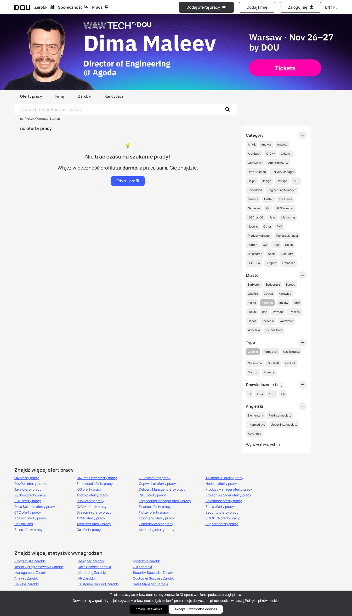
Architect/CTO (278, 163)
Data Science (257, 172)
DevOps (282, 181)
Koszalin (267, 303)
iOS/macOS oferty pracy (224, 478)
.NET (296, 181)
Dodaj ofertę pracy (203, 7)
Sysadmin (288, 263)
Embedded (255, 190)
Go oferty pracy (89, 529)
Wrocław (254, 330)
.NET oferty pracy (152, 495)
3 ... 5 (272, 394)
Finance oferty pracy (155, 506)
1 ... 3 (260, 394)
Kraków (283, 303)
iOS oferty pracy (89, 489)
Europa (290, 284)
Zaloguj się (297, 7)
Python (252, 245)
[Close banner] (349, 15)
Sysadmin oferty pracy (94, 512)
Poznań (278, 312)
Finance (253, 199)
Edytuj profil (128, 180)
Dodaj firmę (257, 7)
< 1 (249, 394)
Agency (269, 372)
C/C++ (270, 154)
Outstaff (273, 363)
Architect (254, 154)
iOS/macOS (256, 217)
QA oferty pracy (26, 478)
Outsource (255, 363)
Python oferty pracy (30, 495)
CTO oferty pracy (27, 512)
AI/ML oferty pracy (91, 518)
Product (290, 363)
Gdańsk (253, 294)
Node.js (253, 226)
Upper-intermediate (284, 424)
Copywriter (255, 163)
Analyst (266, 144)
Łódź (297, 303)
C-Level (286, 154)
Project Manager (287, 236)
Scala (272, 254)
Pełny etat (271, 352)
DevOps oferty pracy (30, 483)
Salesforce (255, 254)
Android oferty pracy (92, 495)
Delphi (252, 181)
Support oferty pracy (221, 524)
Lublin (252, 312)
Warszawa (286, 321)
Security (287, 254)
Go (268, 208)
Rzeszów (294, 312)
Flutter (268, 199)
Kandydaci (114, 96)
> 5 (283, 394)
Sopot (252, 321)
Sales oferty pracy (28, 529)
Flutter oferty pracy (154, 512)
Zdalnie (253, 352)
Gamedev (254, 208)
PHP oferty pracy (27, 501)
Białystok (254, 284)
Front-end (285, 199)
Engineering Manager (282, 190)
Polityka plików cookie (261, 600)
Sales (289, 245)
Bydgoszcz (273, 284)
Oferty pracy (31, 96)
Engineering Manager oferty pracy (165, 501)
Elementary (255, 415)
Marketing (288, 217)
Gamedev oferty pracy (156, 524)
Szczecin (268, 321)
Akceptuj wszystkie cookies (196, 609)
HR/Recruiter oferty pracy (97, 478)
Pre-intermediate (280, 415)
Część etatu (291, 352)
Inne (264, 312)
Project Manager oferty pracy (228, 495)
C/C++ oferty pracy (92, 506)
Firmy (60, 96)
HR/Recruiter (284, 208)
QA (265, 245)
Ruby (276, 245)
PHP (279, 226)
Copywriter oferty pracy (157, 483)
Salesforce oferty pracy (223, 501)
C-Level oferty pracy (154, 478)
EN (327, 7)
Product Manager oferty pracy (228, 489)
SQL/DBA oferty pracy (222, 518)
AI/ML (251, 144)
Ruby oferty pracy (90, 501)
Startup (253, 372)
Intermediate (256, 424)
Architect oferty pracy (94, 524)
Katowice (285, 294)
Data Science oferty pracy (34, 506)
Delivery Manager (283, 172)
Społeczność (70, 7)
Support (271, 263)
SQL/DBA (254, 263)
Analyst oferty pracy (30, 518)
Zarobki (41, 7)
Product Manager (259, 236)
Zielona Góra (274, 330)
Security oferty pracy (221, 512)
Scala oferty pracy (219, 506)
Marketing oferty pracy (156, 529)
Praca (97, 7)
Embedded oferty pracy (95, 483)
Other (267, 226)
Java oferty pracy (27, 489)
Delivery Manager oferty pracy (162, 489)
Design (266, 181)
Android (282, 144)
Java (272, 217)
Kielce (252, 303)
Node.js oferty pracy (221, 483)
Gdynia (268, 294)
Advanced (254, 434)
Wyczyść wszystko (263, 444)
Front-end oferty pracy (156, 518)
